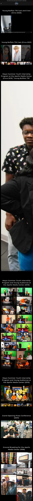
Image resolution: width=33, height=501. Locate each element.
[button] (2, 3)
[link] (16, 3)
